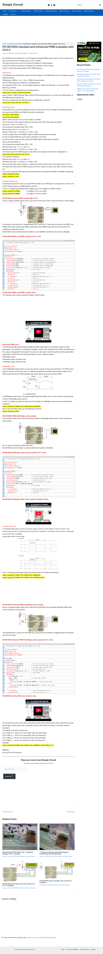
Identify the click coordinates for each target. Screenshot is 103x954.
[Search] (100, 5)
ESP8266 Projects (51, 11)
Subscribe (8, 776)
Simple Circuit (12, 4)
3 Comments (43, 885)
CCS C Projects (76, 11)
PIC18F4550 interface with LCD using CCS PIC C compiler (18, 884)
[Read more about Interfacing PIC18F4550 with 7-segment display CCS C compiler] (19, 836)
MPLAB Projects (89, 11)
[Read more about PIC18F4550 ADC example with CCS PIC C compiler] (57, 869)
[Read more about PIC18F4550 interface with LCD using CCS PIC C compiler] (19, 871)
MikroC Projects (64, 11)
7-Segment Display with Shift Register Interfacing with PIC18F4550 (54, 853)
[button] (17, 11)
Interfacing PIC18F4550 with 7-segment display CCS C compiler (17, 853)
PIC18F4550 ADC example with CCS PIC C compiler (56, 881)
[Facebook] (49, 5)
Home (5, 11)
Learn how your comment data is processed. (42, 937)
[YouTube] (54, 5)
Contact (13, 14)
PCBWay (5, 14)
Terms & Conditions (72, 949)
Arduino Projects (26, 11)
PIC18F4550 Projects (18, 856)
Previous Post (7, 811)
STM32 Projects (38, 11)
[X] (51, 5)
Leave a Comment (8, 53)
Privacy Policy (84, 949)
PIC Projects (13, 11)
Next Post (71, 811)
